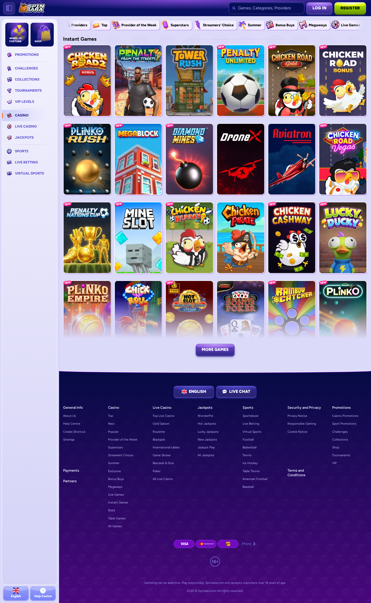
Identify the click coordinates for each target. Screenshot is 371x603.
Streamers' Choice (120, 455)
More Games (215, 349)
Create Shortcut (74, 431)
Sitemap (68, 439)
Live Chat (239, 391)
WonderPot (206, 416)
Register (350, 8)
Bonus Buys (116, 479)
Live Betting (251, 423)
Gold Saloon (161, 423)
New (111, 423)
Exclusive (114, 471)
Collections (340, 439)
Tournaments (341, 455)
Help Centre (71, 423)
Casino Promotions (345, 416)
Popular (113, 431)
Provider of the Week (122, 439)
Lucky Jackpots (208, 431)
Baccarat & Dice (163, 463)
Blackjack (159, 439)
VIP (334, 463)
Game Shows (162, 455)
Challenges (340, 431)
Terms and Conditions (296, 472)
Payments (71, 470)
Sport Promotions (344, 423)
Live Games (116, 494)
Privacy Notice (297, 416)
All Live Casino (163, 479)
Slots (111, 510)
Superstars (115, 447)
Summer (113, 463)
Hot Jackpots (207, 423)
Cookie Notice (297, 431)
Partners (70, 481)
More (246, 543)
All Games (115, 526)
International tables (166, 447)
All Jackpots (206, 455)
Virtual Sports (252, 431)
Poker (157, 471)
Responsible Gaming (301, 423)
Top (110, 416)
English (197, 391)
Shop (335, 447)
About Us (69, 416)
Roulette (159, 431)
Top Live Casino (163, 416)
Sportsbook (250, 416)
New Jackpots (207, 439)
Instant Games (118, 502)
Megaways (115, 487)
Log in (319, 8)
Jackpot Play (206, 447)
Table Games (117, 518)
